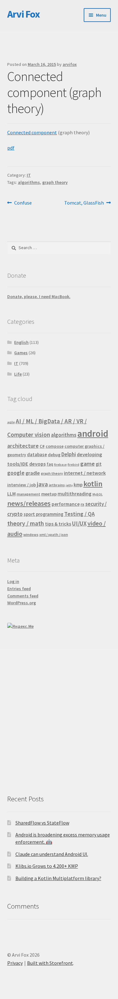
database (37, 454)
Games (21, 352)
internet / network (85, 473)
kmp (78, 485)
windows (30, 534)
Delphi (68, 454)
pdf (10, 148)
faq (50, 464)
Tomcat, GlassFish (84, 203)
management (28, 494)
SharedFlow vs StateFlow (42, 823)
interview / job (21, 485)
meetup (49, 494)
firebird (73, 464)
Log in (13, 581)
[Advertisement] (59, 715)
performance (66, 504)
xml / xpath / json (53, 534)
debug (54, 454)
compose (55, 446)
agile (11, 422)
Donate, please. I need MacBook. (38, 296)
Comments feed (22, 596)
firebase (60, 464)
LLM (11, 494)
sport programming (43, 514)
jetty (69, 485)
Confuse (23, 203)
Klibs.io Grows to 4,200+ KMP (46, 866)
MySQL (98, 494)
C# (42, 446)
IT (29, 175)
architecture (23, 445)
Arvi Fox (23, 14)
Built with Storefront (50, 963)
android (92, 433)
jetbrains (57, 485)
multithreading (75, 493)
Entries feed (19, 588)
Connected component (32, 132)
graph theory (55, 182)
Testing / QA (79, 513)
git (99, 464)
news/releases (29, 503)
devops (37, 464)
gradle (32, 473)
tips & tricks (58, 524)
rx (82, 504)
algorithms (29, 182)
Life (18, 374)
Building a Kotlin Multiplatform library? (58, 878)
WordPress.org (21, 603)
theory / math (25, 523)
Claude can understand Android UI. (51, 854)
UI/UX (79, 523)
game (87, 463)
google (16, 472)
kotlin (93, 484)
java (42, 484)
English (21, 342)
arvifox (70, 64)
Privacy (15, 963)
